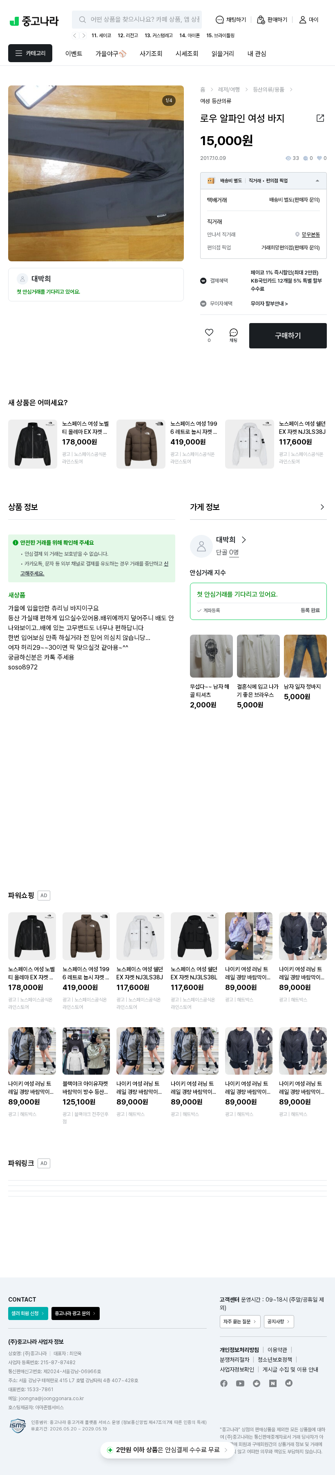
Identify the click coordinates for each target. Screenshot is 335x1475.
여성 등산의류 (215, 101)
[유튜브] (240, 1383)
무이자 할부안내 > (269, 304)
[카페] (256, 1383)
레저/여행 (229, 89)
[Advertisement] (167, 800)
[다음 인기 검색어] (83, 35)
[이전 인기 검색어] (75, 35)
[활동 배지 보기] (244, 540)
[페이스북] (224, 1383)
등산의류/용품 (268, 89)
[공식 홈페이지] (289, 1383)
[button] (320, 118)
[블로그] (273, 1383)
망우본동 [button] (311, 234)
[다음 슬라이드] (169, 173)
